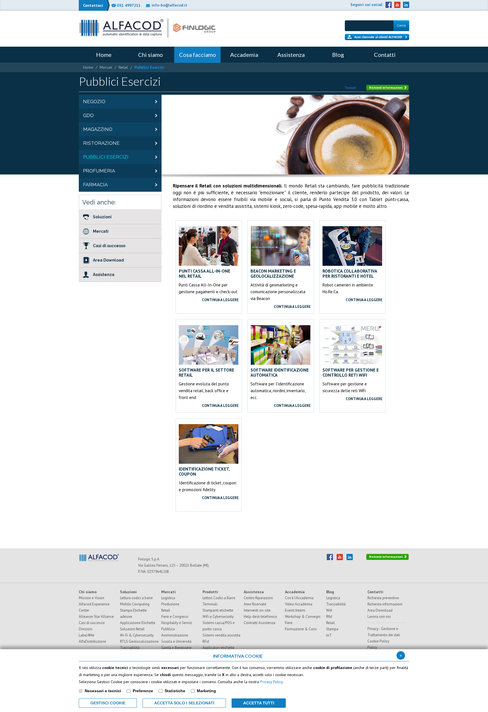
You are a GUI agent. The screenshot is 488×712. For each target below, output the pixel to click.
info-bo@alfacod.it (169, 5)
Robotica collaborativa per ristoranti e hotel (350, 273)
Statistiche (175, 691)
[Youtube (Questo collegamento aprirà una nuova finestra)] (397, 5)
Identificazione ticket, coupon (204, 471)
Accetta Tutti (258, 703)
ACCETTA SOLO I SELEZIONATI (184, 703)
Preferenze (143, 691)
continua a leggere (220, 299)
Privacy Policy (271, 681)
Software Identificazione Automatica (279, 372)
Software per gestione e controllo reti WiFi (351, 372)
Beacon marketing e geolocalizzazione (273, 273)
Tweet (350, 87)
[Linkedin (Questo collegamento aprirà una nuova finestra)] (406, 5)
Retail (123, 67)
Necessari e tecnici (103, 691)
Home (88, 67)
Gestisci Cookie (107, 703)
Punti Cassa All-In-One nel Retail (204, 273)
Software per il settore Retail (206, 372)
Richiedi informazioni (386, 87)
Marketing (206, 691)
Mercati (106, 67)
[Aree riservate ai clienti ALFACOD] (377, 37)
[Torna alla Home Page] (147, 28)
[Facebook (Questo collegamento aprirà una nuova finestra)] (388, 5)
